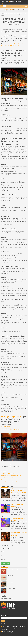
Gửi (3, 620)
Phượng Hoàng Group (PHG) (7, 473)
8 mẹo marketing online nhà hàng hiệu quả (10, 481)
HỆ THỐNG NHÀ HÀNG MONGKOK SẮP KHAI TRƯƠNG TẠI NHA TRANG (18, 490)
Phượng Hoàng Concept (11, 416)
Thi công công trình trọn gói (7, 428)
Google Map (4, 611)
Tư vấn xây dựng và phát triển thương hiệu (10, 429)
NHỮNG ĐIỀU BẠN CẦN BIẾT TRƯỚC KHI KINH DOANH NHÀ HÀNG (19, 534)
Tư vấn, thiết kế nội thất (6, 426)
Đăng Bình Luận (5, 563)
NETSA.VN (14, 633)
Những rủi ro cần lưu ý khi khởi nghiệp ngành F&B (11, 475)
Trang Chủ (3, 9)
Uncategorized (9, 9)
